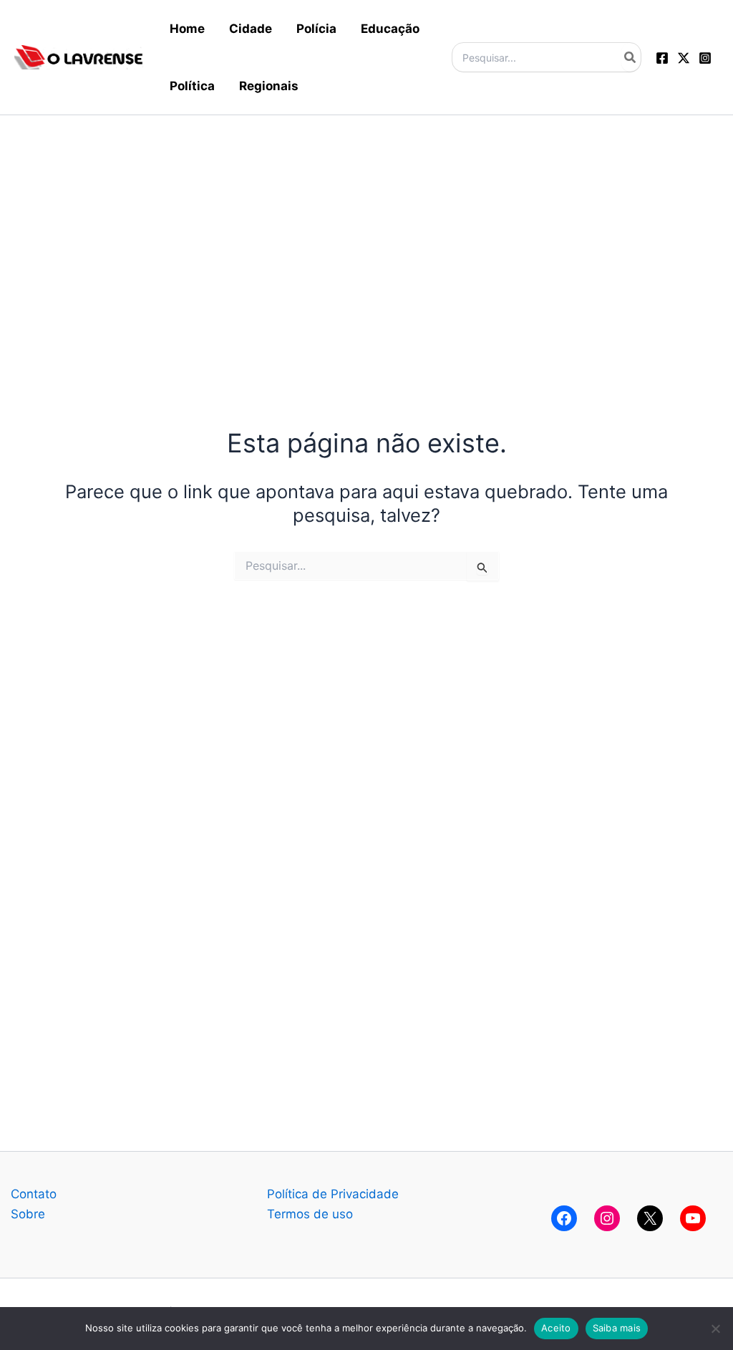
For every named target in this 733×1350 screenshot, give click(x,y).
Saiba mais (617, 1328)
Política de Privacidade (333, 1194)
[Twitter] (683, 58)
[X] (650, 1218)
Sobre (28, 1214)
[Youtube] (693, 1218)
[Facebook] (662, 58)
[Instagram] (705, 58)
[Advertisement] (366, 215)
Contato (34, 1194)
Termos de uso (310, 1214)
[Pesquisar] (630, 57)
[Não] (715, 1328)
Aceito (556, 1328)
